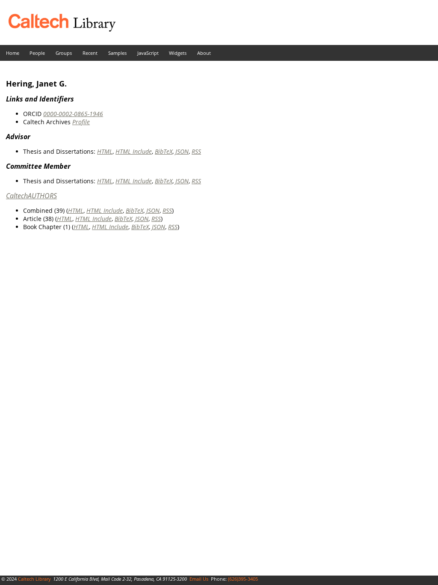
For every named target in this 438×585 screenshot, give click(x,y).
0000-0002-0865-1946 (73, 114)
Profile (81, 122)
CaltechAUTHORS (31, 195)
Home (12, 53)
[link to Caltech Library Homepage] (57, 29)
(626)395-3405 (243, 579)
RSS (196, 151)
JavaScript (148, 53)
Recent (90, 53)
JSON (182, 151)
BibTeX (163, 151)
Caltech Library (34, 579)
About (204, 53)
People (37, 53)
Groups (64, 53)
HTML (104, 151)
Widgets (177, 53)
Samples (117, 53)
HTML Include (133, 151)
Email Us (198, 579)
